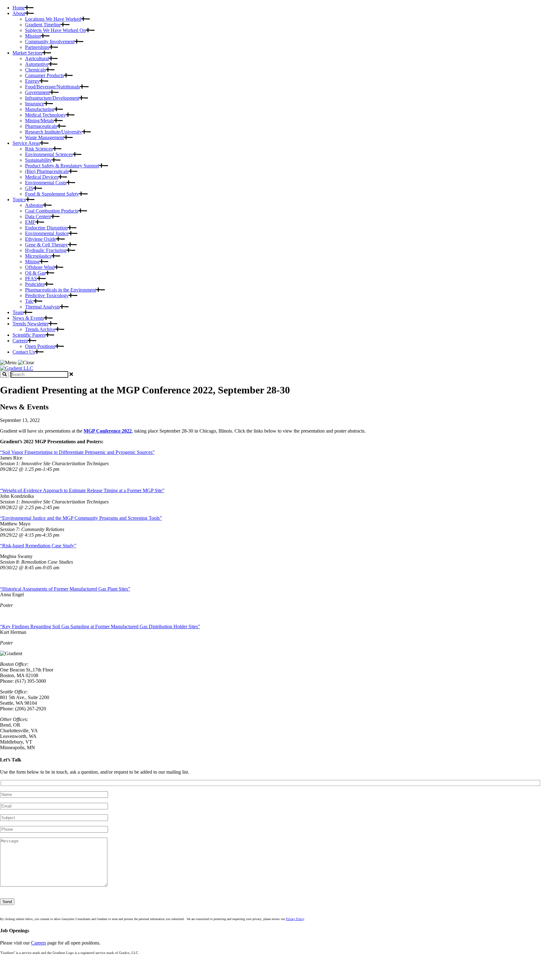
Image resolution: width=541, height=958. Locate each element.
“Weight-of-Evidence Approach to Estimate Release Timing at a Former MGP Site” (82, 490)
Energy (32, 81)
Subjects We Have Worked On (55, 30)
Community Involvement (50, 41)
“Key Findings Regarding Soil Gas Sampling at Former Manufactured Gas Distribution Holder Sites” (100, 626)
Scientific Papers (29, 335)
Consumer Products (44, 75)
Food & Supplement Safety (52, 194)
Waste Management (44, 137)
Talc (29, 301)
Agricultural (37, 58)
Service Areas (26, 143)
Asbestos (34, 205)
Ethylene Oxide (40, 239)
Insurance (34, 103)
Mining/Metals (39, 120)
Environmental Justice (47, 233)
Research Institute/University (53, 131)
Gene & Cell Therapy (46, 244)
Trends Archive (40, 329)
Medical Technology (45, 115)
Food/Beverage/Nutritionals (52, 86)
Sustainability (38, 160)
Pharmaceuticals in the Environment (60, 289)
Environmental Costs (45, 182)
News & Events (28, 318)
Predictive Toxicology (47, 295)
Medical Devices (41, 177)
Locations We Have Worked (53, 19)
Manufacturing (39, 109)
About (19, 13)
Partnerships (37, 47)
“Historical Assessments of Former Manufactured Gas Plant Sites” (65, 589)
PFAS (31, 278)
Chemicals (35, 69)
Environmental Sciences (49, 154)
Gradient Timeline (43, 24)
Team (18, 312)
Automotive (37, 64)
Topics (19, 199)
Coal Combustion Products (51, 210)
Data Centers (38, 216)
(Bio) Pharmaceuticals (47, 171)
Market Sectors (27, 52)
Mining (32, 261)
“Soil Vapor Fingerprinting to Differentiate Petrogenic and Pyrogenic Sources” (77, 452)
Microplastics (38, 256)
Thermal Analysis (42, 306)
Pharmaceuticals (41, 126)
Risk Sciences (39, 148)
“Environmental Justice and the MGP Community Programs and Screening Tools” (81, 518)
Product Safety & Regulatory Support (62, 165)
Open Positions (40, 346)
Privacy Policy (295, 919)
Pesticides (34, 284)
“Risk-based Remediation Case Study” (38, 545)
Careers (20, 340)
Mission (33, 36)
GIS (29, 188)
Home (19, 7)
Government (37, 92)
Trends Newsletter (31, 323)
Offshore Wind (39, 267)
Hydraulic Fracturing (45, 250)
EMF (30, 222)
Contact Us (24, 352)
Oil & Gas (35, 273)
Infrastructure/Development (52, 98)
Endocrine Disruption (46, 227)
